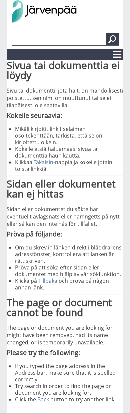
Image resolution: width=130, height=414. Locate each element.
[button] (112, 39)
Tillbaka (47, 280)
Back (43, 399)
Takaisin (43, 162)
